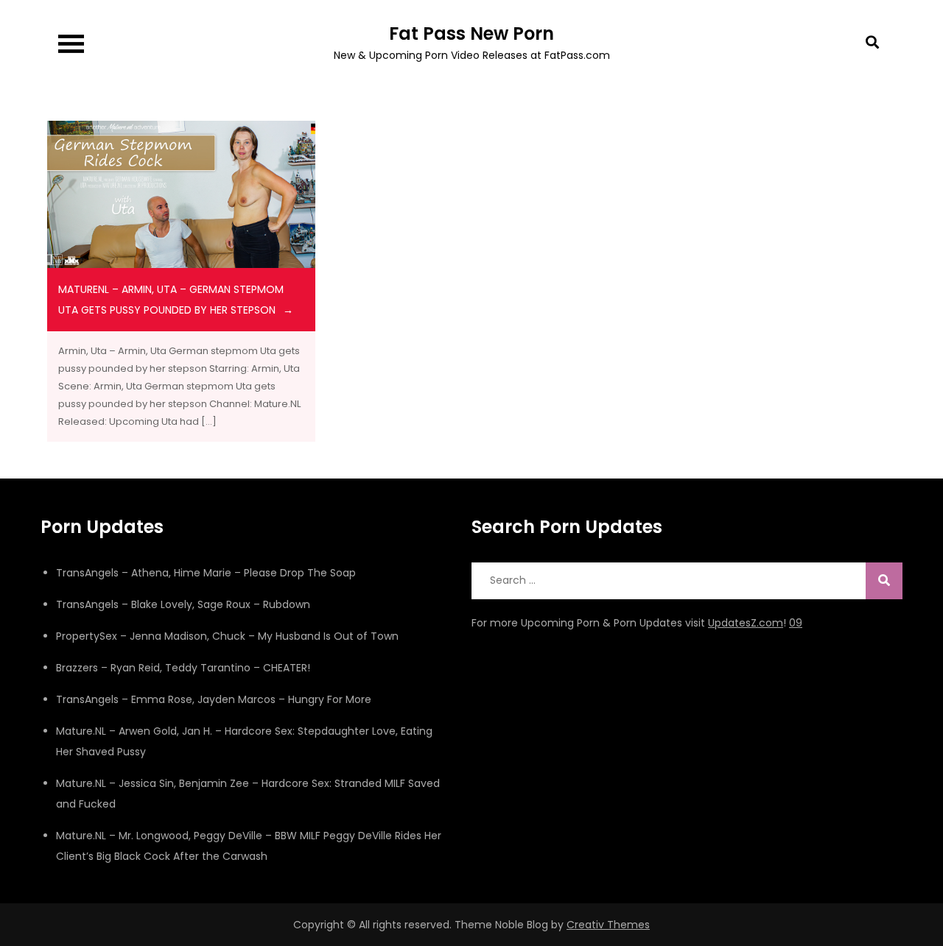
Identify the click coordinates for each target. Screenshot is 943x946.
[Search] (884, 580)
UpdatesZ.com (745, 622)
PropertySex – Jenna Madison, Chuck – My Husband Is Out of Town (227, 636)
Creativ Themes (608, 924)
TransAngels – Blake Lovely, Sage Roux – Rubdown (183, 604)
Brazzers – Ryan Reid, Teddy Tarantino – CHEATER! (183, 667)
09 (795, 622)
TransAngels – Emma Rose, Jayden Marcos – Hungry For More (213, 699)
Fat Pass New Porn (471, 33)
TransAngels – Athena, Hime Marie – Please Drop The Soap (206, 572)
